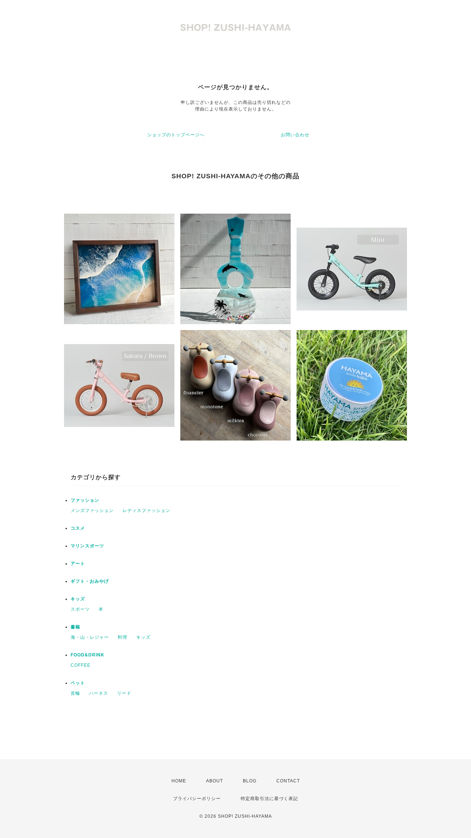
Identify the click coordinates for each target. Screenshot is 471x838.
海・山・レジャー (90, 637)
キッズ (78, 599)
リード (124, 693)
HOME (178, 780)
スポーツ (80, 609)
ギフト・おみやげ (90, 581)
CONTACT (288, 780)
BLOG (249, 780)
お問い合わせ (295, 134)
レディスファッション (146, 510)
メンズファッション (92, 510)
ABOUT (214, 780)
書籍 (75, 627)
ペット (78, 683)
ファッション (85, 500)
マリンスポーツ (87, 545)
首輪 (75, 693)
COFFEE (81, 665)
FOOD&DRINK (88, 655)
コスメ (78, 528)
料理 (122, 637)
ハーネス (98, 693)
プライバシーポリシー (197, 798)
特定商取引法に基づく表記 (269, 798)
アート (78, 563)
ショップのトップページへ (176, 134)
